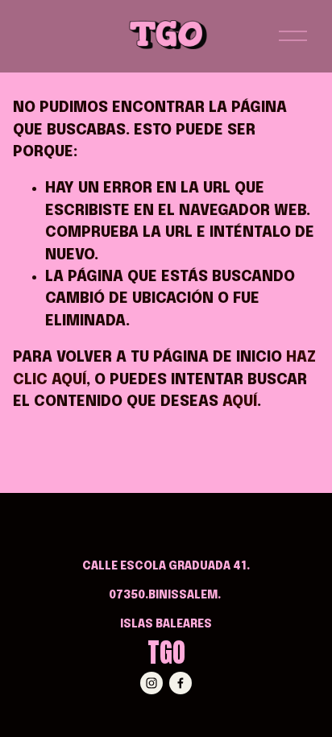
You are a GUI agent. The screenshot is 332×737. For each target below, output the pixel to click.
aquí (239, 402)
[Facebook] (180, 683)
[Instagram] (151, 683)
